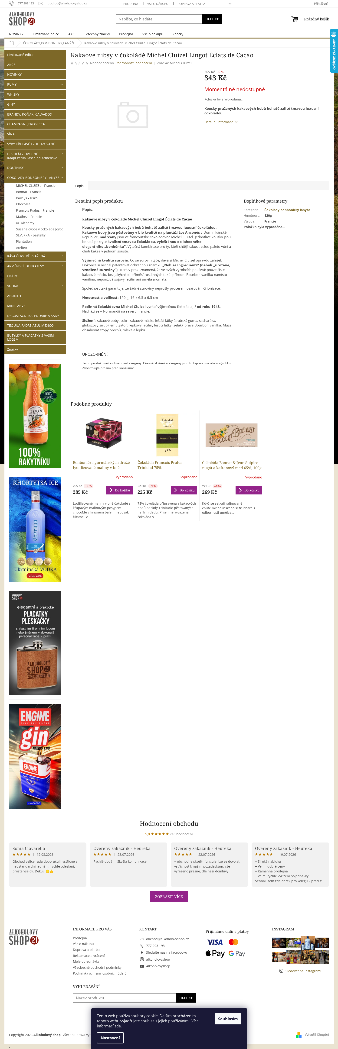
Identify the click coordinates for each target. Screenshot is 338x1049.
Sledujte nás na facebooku (166, 952)
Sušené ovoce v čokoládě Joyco (39, 229)
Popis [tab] (79, 186)
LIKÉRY (12, 276)
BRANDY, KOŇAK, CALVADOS (29, 114)
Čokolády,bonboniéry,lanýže (287, 210)
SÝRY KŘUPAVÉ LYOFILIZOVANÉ (31, 144)
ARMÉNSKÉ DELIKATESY (25, 266)
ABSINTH (14, 296)
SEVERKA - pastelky (31, 235)
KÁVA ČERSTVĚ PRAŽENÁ (26, 256)
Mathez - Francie (29, 216)
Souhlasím (228, 1018)
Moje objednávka (86, 961)
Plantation (24, 241)
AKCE (11, 64)
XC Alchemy (25, 223)
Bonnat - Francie (29, 192)
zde (118, 1026)
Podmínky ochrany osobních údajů (100, 973)
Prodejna (130, 4)
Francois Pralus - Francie (35, 210)
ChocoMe (23, 204)
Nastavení (110, 1037)
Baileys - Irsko (26, 198)
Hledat (212, 19)
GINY (11, 104)
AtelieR (21, 247)
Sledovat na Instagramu (303, 971)
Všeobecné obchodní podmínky (97, 967)
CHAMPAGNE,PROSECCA (26, 124)
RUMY (11, 84)
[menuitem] (16, 34)
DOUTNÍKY (15, 167)
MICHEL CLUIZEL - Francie (36, 185)
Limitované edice (20, 54)
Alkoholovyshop (158, 966)
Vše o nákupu (157, 4)
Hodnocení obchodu (169, 823)
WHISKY (13, 94)
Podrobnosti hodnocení (134, 63)
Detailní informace (218, 122)
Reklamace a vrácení (89, 955)
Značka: (174, 63)
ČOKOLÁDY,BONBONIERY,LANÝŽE (33, 177)
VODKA (12, 286)
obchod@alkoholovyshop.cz (167, 939)
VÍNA (11, 134)
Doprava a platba (191, 4)
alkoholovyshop (158, 959)
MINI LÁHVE (16, 305)
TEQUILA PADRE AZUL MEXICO (30, 325)
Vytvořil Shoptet (317, 1034)
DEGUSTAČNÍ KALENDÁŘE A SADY (33, 315)
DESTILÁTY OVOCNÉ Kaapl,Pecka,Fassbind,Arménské (32, 156)
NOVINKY (14, 74)
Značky (12, 349)
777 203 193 (155, 945)
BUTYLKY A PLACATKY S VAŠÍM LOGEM (30, 337)
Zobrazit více (169, 896)
